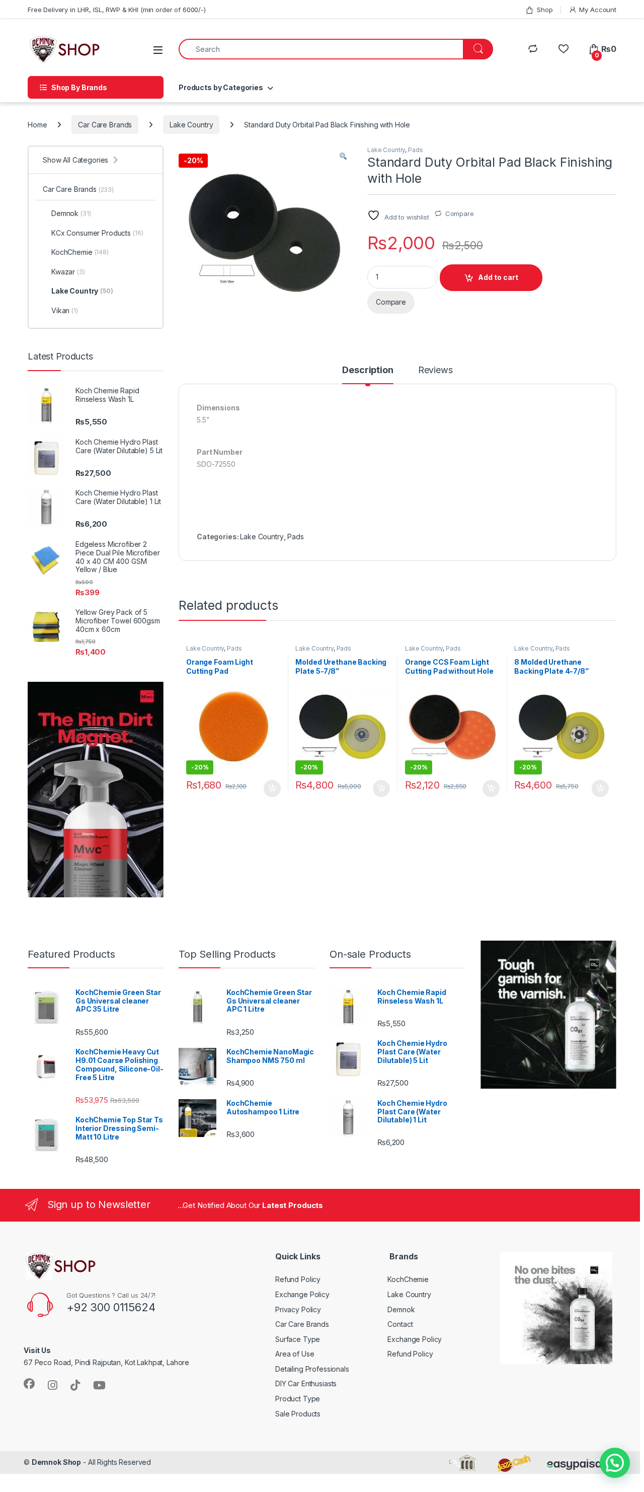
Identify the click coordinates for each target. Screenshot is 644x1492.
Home (37, 124)
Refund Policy (297, 1279)
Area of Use (294, 1353)
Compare (459, 213)
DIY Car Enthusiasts (306, 1383)
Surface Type (297, 1339)
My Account (597, 10)
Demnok (71, 213)
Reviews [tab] (435, 370)
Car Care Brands (105, 124)
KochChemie (80, 252)
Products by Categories (221, 87)
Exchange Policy (302, 1294)
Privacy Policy (298, 1309)
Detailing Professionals (312, 1369)
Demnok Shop (56, 1462)
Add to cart (498, 277)
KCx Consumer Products (97, 233)
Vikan (64, 310)
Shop (544, 10)
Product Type (297, 1398)
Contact (400, 1324)
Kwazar (68, 271)
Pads (415, 150)
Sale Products (297, 1413)
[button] (343, 157)
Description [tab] (367, 370)
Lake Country (191, 124)
